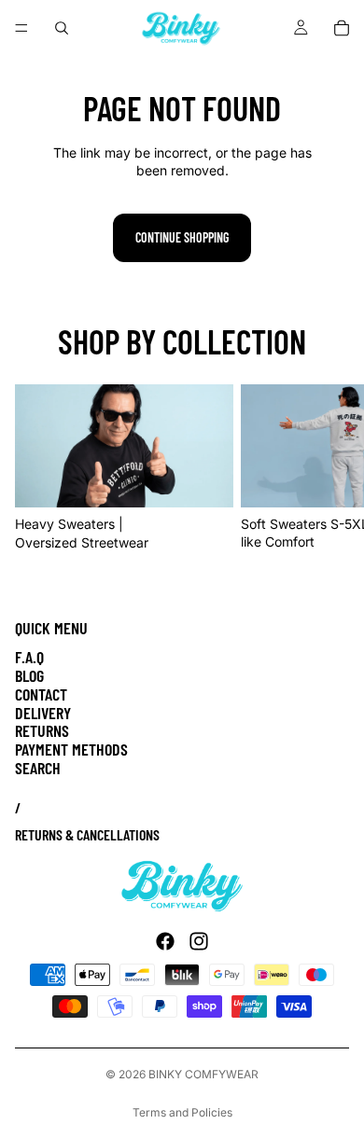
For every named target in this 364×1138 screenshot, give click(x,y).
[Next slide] (328, 468)
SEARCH (38, 767)
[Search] (61, 28)
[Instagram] (199, 941)
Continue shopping (182, 237)
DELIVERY (43, 712)
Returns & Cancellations (87, 834)
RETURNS (42, 730)
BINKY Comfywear (203, 1074)
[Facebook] (165, 941)
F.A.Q (29, 656)
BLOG (29, 675)
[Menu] (21, 28)
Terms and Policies (182, 1112)
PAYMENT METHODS (71, 749)
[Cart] (341, 28)
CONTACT (41, 694)
